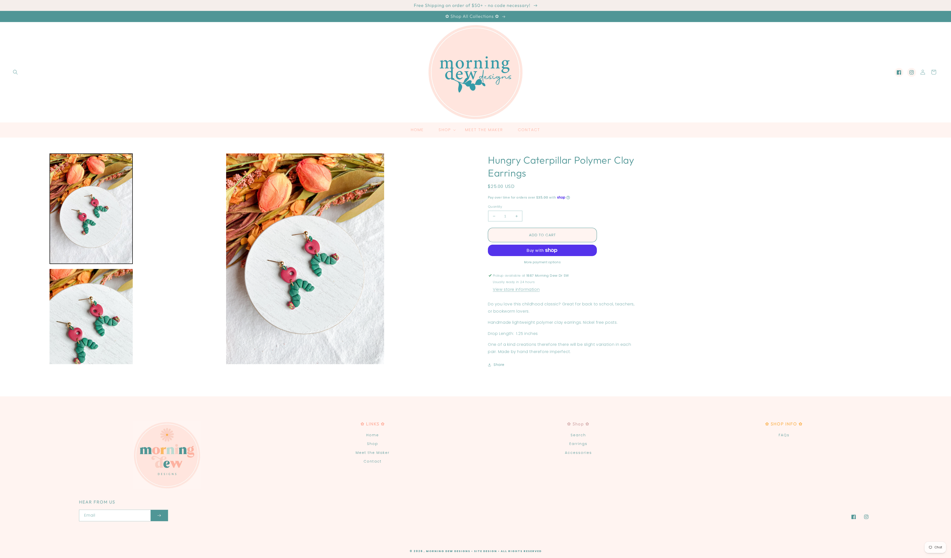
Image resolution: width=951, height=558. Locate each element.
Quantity (495, 206)
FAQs (784, 435)
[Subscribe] (159, 515)
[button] (15, 72)
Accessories (578, 452)
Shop (372, 443)
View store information (516, 289)
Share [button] (499, 364)
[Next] (468, 259)
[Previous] (142, 259)
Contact (373, 461)
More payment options (542, 262)
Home (372, 435)
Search (578, 435)
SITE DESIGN (485, 551)
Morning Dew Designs (448, 551)
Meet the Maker (373, 452)
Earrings (578, 443)
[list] (305, 258)
